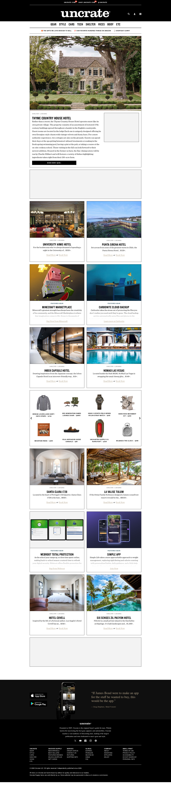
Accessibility (128, 755)
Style (62, 24)
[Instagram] (90, 740)
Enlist (106, 757)
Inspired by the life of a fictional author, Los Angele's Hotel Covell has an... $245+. (57, 622)
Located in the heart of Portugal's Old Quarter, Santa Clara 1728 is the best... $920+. (57, 496)
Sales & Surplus (55, 757)
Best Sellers (53, 753)
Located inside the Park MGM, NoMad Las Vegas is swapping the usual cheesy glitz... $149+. (114, 375)
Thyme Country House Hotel (51, 118)
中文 (87, 759)
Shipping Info (72, 757)
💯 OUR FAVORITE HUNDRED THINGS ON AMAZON (92, 31)
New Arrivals (53, 751)
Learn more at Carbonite (114, 321)
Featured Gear (57, 303)
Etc (118, 24)
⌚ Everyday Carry (122, 31)
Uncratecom (70, 2)
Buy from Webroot (57, 568)
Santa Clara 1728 (57, 492)
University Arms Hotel (57, 244)
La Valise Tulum (114, 492)
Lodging (43, 114)
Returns (70, 755)
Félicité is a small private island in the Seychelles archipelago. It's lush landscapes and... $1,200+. (114, 622)
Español (89, 751)
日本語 (88, 757)
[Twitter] (75, 740)
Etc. (31, 761)
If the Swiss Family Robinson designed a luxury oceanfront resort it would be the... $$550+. (114, 496)
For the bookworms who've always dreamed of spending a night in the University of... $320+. (57, 248)
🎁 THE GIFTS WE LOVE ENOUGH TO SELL (56, 31)
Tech (80, 24)
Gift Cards (52, 759)
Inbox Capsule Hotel (57, 370)
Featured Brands (55, 755)
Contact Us (71, 753)
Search (129, 14)
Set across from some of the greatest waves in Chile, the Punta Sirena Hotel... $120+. (114, 249)
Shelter (91, 24)
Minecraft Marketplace (57, 307)
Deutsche (90, 755)
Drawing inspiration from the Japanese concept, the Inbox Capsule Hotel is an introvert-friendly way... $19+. (57, 375)
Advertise (108, 753)
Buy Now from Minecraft (57, 321)
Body (110, 24)
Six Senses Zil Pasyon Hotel (114, 618)
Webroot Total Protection (57, 554)
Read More (51, 255)
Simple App (114, 554)
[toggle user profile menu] (134, 14)
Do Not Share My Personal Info (130, 758)
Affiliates (108, 755)
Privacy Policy (129, 753)
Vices (101, 24)
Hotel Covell (57, 618)
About (106, 751)
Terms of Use (128, 751)
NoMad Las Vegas (114, 370)
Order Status (72, 751)
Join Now (114, 568)
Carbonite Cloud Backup (114, 307)
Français (89, 753)
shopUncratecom (87, 2)
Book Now (63, 255)
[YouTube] (80, 740)
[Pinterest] (95, 740)
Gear (53, 24)
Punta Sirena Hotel (114, 244)
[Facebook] (85, 740)
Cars (72, 24)
